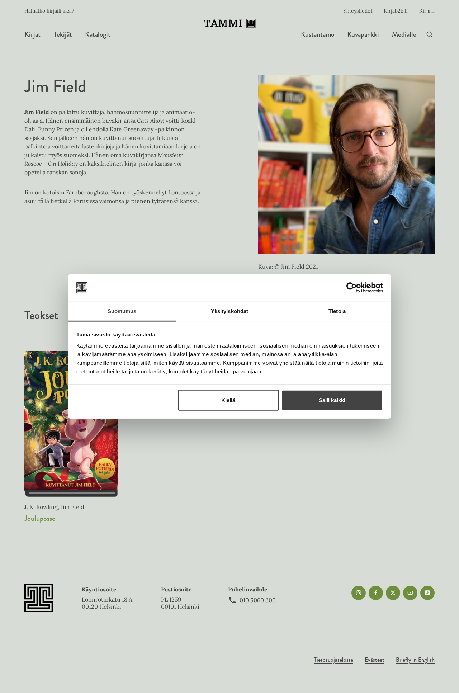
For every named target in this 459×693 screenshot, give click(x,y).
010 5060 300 (258, 600)
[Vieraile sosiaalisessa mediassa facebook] (376, 593)
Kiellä (228, 400)
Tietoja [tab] (337, 311)
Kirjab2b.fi (396, 11)
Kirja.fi (427, 11)
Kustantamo (317, 34)
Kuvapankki (363, 34)
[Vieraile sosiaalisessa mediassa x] (393, 593)
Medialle (404, 34)
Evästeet (374, 660)
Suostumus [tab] (122, 311)
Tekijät (62, 34)
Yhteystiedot (357, 11)
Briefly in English (415, 660)
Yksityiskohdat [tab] (229, 311)
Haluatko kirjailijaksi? (49, 11)
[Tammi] (230, 23)
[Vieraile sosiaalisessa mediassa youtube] (410, 593)
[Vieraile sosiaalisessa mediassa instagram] (358, 593)
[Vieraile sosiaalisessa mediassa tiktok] (427, 593)
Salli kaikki (332, 400)
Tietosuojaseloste (333, 660)
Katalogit (97, 34)
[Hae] (429, 34)
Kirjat (32, 34)
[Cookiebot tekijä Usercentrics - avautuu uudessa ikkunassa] (351, 287)
